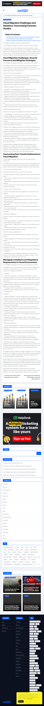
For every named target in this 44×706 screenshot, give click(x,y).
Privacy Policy (5, 628)
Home (4, 15)
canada (5, 549)
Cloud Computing (7, 19)
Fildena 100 (37, 641)
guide (35, 556)
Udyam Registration (17, 564)
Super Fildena (21, 561)
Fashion (4, 505)
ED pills (22, 549)
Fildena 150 (11, 554)
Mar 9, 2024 (34, 406)
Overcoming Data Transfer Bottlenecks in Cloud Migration (19, 38)
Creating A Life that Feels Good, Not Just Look (13, 463)
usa (38, 564)
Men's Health (16, 559)
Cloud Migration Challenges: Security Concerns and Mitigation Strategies (22, 37)
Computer (5, 493)
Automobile (5, 484)
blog (30, 547)
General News (6, 514)
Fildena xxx (30, 556)
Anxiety (22, 547)
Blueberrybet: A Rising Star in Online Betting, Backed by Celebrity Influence (19, 475)
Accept (20, 701)
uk (35, 564)
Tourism (4, 538)
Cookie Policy (29, 698)
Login (3, 622)
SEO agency (33, 559)
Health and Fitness (7, 517)
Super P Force (27, 561)
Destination (5, 496)
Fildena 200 (24, 554)
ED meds (17, 549)
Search (6, 449)
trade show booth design (8, 564)
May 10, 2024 (8, 406)
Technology (34, 561)
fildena (36, 638)
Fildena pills (15, 556)
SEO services (14, 561)
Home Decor (5, 520)
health (39, 556)
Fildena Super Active (22, 556)
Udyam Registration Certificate (27, 564)
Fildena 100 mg (32, 643)
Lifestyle (5, 523)
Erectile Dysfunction (33, 549)
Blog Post (4, 631)
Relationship (5, 529)
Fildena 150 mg (17, 554)
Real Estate (5, 526)
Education (5, 502)
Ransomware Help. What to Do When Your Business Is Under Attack (17, 466)
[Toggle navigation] (3, 10)
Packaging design (23, 559)
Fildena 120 (5, 554)
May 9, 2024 (21, 406)
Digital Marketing (11, 549)
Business (5, 487)
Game (4, 511)
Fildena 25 (32, 641)
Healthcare (5, 559)
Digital (4, 499)
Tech (4, 535)
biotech (26, 547)
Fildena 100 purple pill (33, 646)
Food (4, 508)
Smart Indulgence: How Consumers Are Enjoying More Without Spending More (19, 469)
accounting (17, 547)
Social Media (5, 532)
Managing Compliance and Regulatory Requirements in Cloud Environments (23, 40)
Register (4, 625)
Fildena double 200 (31, 554)
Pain (28, 559)
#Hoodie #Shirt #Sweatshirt (8, 547)
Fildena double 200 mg (7, 556)
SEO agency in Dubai (7, 561)
